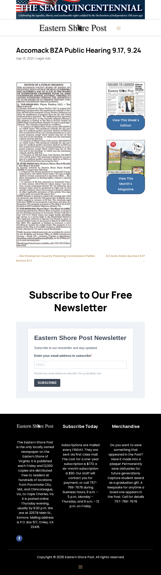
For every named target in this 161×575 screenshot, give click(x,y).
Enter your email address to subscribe (62, 355)
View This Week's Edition (125, 123)
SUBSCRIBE (47, 382)
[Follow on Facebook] (19, 538)
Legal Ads (43, 58)
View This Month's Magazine (126, 183)
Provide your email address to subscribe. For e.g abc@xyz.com (67, 373)
